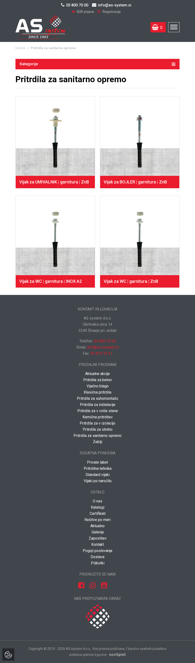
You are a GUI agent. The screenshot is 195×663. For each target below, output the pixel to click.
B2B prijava (85, 12)
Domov (20, 48)
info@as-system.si (114, 5)
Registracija (111, 12)
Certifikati (98, 513)
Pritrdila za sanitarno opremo (97, 435)
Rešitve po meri (97, 519)
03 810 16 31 (101, 353)
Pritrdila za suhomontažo (97, 398)
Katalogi (97, 507)
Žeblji (97, 442)
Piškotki (97, 563)
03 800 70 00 (77, 5)
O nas (97, 501)
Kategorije (29, 64)
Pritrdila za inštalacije (97, 404)
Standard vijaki (98, 474)
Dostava (97, 557)
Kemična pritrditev (98, 417)
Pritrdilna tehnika (98, 468)
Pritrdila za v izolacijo (97, 423)
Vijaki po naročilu (98, 481)
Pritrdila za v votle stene (97, 411)
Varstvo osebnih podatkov (146, 649)
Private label (97, 462)
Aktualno (97, 526)
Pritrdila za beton (97, 380)
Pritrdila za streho (97, 429)
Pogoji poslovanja (97, 550)
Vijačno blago (98, 386)
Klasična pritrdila (97, 392)
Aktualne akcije (97, 373)
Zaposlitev (98, 538)
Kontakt (97, 544)
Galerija (98, 532)
